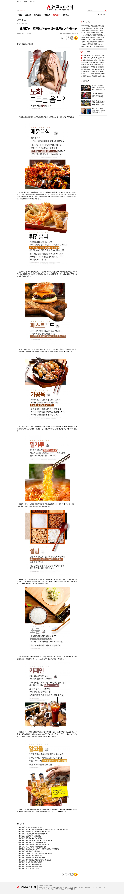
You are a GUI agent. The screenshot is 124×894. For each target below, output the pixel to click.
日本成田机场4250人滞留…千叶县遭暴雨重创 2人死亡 (98, 60)
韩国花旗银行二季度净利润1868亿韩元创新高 (96, 69)
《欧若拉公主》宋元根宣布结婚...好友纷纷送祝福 (97, 76)
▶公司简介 (101, 15)
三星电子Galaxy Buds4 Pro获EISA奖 (93, 58)
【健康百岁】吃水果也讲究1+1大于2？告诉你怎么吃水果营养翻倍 (38, 849)
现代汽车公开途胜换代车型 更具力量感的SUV (96, 74)
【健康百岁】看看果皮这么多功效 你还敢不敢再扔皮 (34, 860)
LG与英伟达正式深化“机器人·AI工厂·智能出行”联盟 (98, 62)
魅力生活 (56, 15)
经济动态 (28, 15)
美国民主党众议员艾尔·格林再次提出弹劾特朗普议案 (97, 46)
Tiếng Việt (32, 1)
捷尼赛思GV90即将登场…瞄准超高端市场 (95, 67)
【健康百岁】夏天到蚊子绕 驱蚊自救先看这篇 (31, 847)
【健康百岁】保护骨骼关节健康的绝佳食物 (31, 858)
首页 (20, 15)
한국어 (19, 1)
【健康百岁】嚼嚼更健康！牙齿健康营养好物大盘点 (33, 831)
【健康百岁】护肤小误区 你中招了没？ (29, 851)
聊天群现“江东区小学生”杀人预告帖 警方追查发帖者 (97, 39)
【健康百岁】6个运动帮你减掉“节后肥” (29, 827)
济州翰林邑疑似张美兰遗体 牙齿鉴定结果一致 (95, 30)
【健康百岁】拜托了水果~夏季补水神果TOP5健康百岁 (34, 840)
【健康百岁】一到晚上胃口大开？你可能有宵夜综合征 (34, 853)
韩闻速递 (37, 15)
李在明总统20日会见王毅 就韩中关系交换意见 (96, 64)
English (25, 1)
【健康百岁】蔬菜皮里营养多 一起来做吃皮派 (31, 842)
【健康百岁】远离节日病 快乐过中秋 (29, 836)
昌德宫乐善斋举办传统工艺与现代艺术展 (93, 37)
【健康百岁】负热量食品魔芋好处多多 (29, 866)
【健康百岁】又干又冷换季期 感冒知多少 (30, 864)
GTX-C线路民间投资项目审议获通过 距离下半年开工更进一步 (100, 35)
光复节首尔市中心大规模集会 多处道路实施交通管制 (98, 55)
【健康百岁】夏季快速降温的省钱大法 (29, 838)
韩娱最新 (47, 15)
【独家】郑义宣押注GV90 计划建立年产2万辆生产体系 (98, 42)
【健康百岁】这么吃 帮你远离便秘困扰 (29, 862)
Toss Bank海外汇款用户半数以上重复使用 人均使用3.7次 (98, 32)
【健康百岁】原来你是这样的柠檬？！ (29, 868)
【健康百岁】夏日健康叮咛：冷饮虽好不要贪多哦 (33, 844)
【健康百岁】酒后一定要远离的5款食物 (29, 855)
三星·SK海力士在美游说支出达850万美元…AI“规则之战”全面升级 (102, 71)
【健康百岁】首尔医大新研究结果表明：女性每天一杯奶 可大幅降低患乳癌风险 (42, 829)
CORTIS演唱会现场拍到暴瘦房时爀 (91, 44)
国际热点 (65, 15)
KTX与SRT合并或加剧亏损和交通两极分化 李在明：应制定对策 (100, 26)
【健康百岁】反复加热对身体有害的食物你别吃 (32, 834)
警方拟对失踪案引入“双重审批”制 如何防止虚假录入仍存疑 (99, 28)
